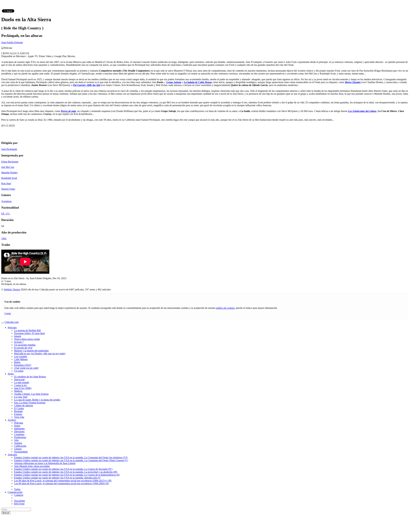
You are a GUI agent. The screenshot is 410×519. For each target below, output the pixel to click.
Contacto (18, 495)
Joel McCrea (7, 167)
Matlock (18, 391)
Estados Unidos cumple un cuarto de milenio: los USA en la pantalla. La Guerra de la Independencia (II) (66, 474)
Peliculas (12, 327)
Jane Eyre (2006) (22, 388)
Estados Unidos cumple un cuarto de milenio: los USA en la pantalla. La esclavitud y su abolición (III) (65, 472)
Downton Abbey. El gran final (29, 333)
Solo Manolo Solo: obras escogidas (32, 466)
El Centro (19, 408)
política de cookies (225, 308)
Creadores (19, 434)
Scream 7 (19, 342)
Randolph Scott (9, 178)
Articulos (12, 454)
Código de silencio (23, 405)
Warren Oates (8, 189)
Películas (18, 422)
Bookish (18, 411)
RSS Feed (19, 503)
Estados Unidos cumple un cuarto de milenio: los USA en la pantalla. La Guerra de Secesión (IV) (63, 469)
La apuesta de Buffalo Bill (27, 330)
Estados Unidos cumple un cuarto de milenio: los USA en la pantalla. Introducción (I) (57, 477)
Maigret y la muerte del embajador (31, 350)
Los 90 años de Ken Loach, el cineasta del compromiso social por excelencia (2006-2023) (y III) (62, 480)
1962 (3, 238)
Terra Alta (19, 417)
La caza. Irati (20, 396)
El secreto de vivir (23, 347)
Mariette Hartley (9, 172)
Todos (17, 489)
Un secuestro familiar (25, 344)
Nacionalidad (21, 451)
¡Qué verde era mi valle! (26, 368)
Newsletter (19, 500)
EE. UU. (5, 213)
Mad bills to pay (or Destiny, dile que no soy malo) (39, 353)
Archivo (12, 420)
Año (16, 440)
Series (11, 373)
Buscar (6, 513)
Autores (18, 443)
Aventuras (6, 201)
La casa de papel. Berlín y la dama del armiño (37, 399)
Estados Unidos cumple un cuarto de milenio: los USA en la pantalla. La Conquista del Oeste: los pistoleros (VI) (70, 457)
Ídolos (17, 362)
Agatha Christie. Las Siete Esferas (31, 394)
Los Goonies (20, 356)
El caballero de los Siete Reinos (30, 376)
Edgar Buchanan (9, 161)
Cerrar (7, 313)
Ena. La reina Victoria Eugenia (29, 402)
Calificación (20, 446)
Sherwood (19, 379)
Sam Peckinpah (9, 149)
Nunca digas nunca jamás (27, 339)
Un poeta (18, 370)
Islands (17, 336)
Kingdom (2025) (22, 365)
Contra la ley (20, 385)
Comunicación (15, 492)
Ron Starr (6, 183)
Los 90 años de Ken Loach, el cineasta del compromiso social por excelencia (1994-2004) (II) (61, 483)
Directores (19, 431)
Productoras (20, 437)
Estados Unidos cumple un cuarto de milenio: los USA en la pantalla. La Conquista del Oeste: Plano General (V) (71, 460)
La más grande (21, 382)
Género (18, 448)
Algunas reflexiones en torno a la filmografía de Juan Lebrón (44, 463)
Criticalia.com (11, 322)
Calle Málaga (21, 359)
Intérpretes (19, 428)
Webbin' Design (12, 289)
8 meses (18, 414)
